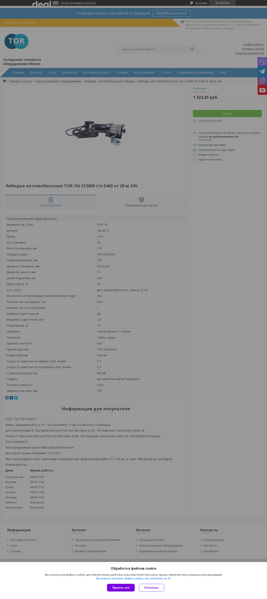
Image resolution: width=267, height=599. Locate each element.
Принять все (120, 587)
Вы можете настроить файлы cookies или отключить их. (132, 578)
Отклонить (151, 587)
